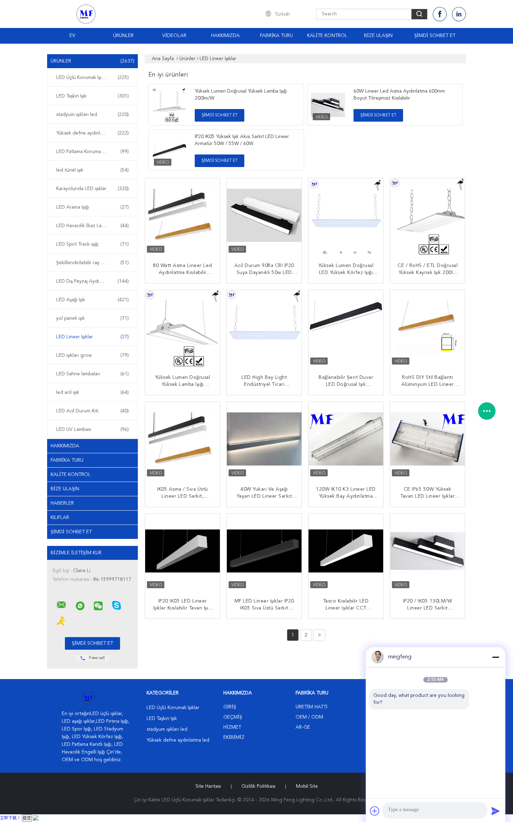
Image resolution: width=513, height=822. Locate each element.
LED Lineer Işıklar (92, 336)
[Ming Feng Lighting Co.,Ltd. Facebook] (440, 14)
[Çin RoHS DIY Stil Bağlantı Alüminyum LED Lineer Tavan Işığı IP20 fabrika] (428, 328)
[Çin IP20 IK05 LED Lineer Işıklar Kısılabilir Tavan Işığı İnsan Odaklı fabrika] (183, 552)
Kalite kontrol (327, 35)
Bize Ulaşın (378, 35)
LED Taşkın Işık (92, 96)
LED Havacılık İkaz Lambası (92, 225)
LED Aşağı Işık (92, 299)
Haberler (62, 503)
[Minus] (495, 657)
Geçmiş (232, 717)
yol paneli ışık (92, 318)
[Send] (495, 811)
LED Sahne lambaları (92, 374)
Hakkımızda (225, 35)
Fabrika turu (276, 35)
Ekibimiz (234, 737)
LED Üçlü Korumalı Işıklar (92, 77)
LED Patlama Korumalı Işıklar (92, 151)
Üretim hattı (311, 707)
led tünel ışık (92, 170)
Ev (72, 35)
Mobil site (307, 786)
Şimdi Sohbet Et (434, 35)
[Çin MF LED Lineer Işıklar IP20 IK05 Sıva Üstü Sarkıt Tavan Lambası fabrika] (265, 552)
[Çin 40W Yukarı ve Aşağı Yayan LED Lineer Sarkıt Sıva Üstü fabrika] (265, 440)
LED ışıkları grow (92, 355)
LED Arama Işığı (92, 207)
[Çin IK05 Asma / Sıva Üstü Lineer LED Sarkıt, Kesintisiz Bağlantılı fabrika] (183, 440)
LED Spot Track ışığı (92, 244)
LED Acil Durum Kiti (92, 411)
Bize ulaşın (65, 488)
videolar (174, 35)
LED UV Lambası (92, 429)
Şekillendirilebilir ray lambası (92, 262)
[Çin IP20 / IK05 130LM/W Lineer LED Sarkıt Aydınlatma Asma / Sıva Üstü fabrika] (428, 552)
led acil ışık (92, 392)
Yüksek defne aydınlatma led (92, 133)
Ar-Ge (303, 727)
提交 (27, 818)
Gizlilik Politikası (258, 786)
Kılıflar (60, 517)
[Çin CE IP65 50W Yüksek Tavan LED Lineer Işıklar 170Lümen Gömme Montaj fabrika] (428, 440)
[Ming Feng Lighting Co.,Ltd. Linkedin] (459, 14)
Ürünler (123, 35)
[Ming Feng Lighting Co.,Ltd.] (61, 605)
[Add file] (375, 811)
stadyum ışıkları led (92, 114)
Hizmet (232, 727)
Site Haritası (208, 786)
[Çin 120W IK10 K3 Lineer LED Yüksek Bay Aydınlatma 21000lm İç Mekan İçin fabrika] (346, 440)
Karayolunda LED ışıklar (92, 188)
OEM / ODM (309, 717)
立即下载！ (10, 818)
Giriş (229, 707)
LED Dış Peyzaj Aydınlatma (92, 281)
